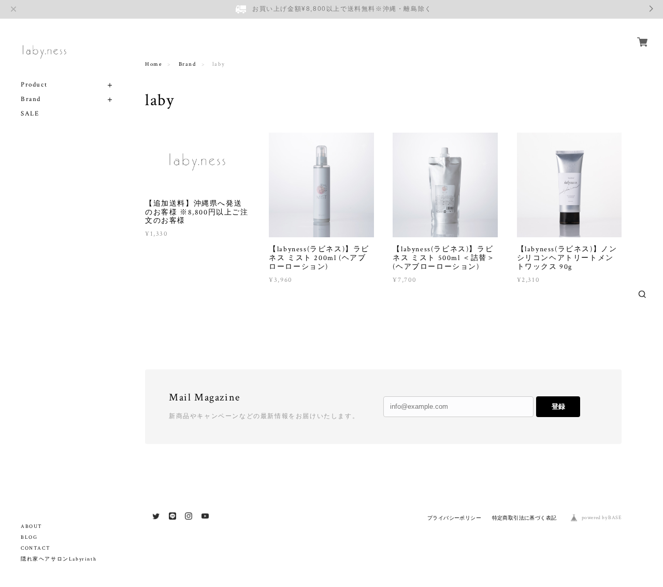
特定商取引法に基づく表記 (524, 518)
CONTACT (35, 548)
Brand (31, 99)
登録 (558, 406)
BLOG (29, 537)
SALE (30, 113)
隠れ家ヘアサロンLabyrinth (58, 559)
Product (34, 84)
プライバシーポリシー (454, 518)
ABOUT (31, 526)
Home (153, 64)
